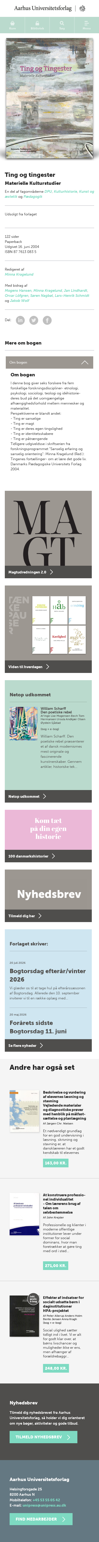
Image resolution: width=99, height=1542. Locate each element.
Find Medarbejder (36, 1519)
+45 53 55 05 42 (46, 1500)
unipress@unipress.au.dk (44, 1505)
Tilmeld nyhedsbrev (39, 1437)
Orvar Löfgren (16, 295)
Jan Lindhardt (75, 290)
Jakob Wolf (19, 301)
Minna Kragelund (19, 274)
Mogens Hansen (18, 290)
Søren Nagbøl (41, 295)
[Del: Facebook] (47, 320)
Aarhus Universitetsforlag (49, 8)
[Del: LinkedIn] (21, 320)
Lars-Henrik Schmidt (72, 295)
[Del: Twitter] (34, 320)
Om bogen (18, 362)
